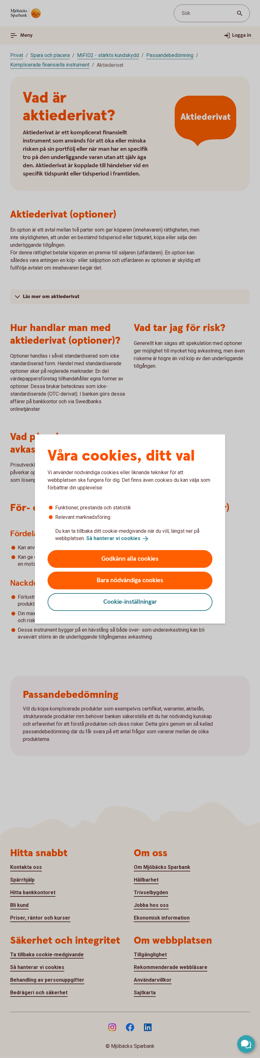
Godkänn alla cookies (130, 559)
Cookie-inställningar (130, 602)
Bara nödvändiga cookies (130, 580)
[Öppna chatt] (246, 1044)
